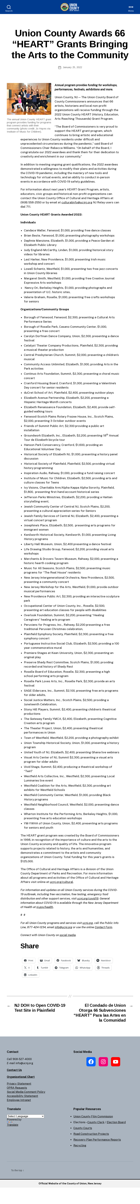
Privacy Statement (19, 1083)
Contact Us (14, 1070)
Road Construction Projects (91, 1134)
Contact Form (103, 927)
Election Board (116, 1122)
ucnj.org (87, 923)
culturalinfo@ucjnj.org (76, 202)
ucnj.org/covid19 (87, 898)
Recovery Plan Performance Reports (97, 1139)
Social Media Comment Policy (26, 1092)
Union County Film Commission (93, 1116)
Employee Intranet (19, 1100)
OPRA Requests (17, 1087)
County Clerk (95, 1122)
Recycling (79, 1145)
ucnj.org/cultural (61, 882)
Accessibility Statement (22, 1096)
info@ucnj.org (63, 927)
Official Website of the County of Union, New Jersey (70, 1183)
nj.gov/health (44, 907)
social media (68, 935)
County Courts (82, 1128)
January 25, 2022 (72, 67)
